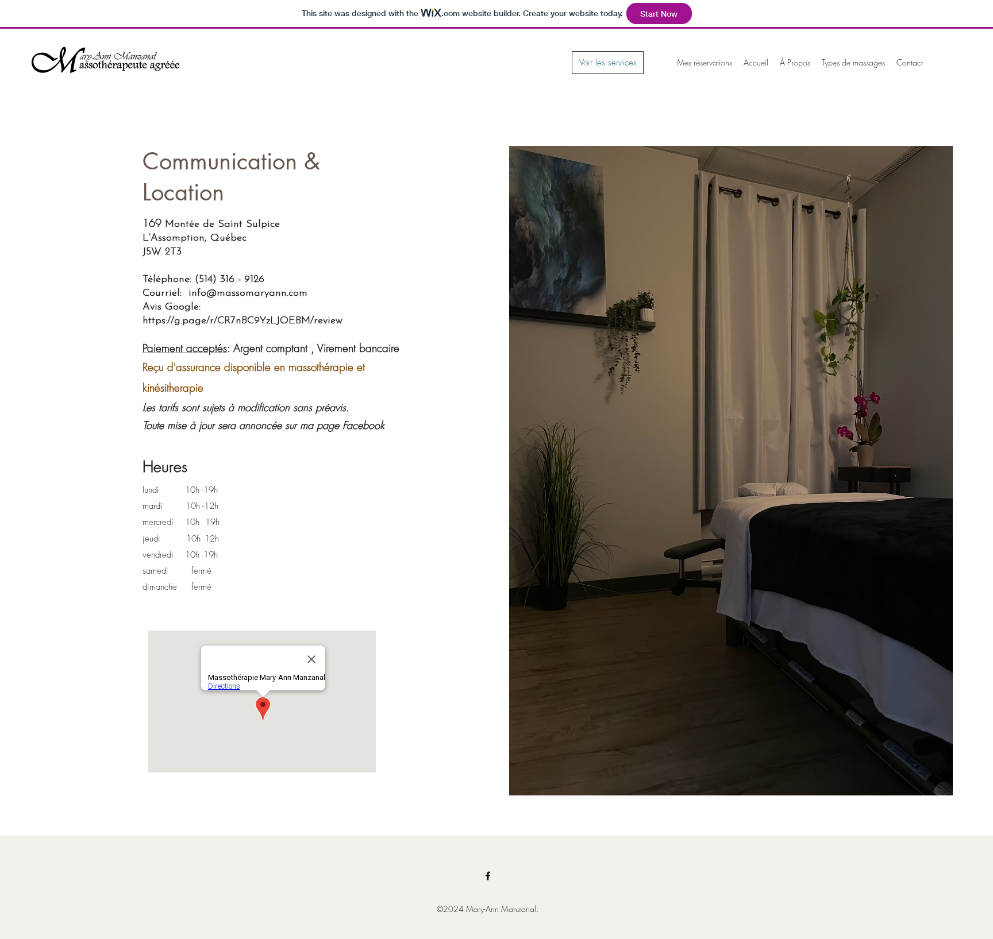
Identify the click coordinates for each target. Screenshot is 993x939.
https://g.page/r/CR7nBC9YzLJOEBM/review (242, 321)
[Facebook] (488, 876)
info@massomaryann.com (247, 293)
